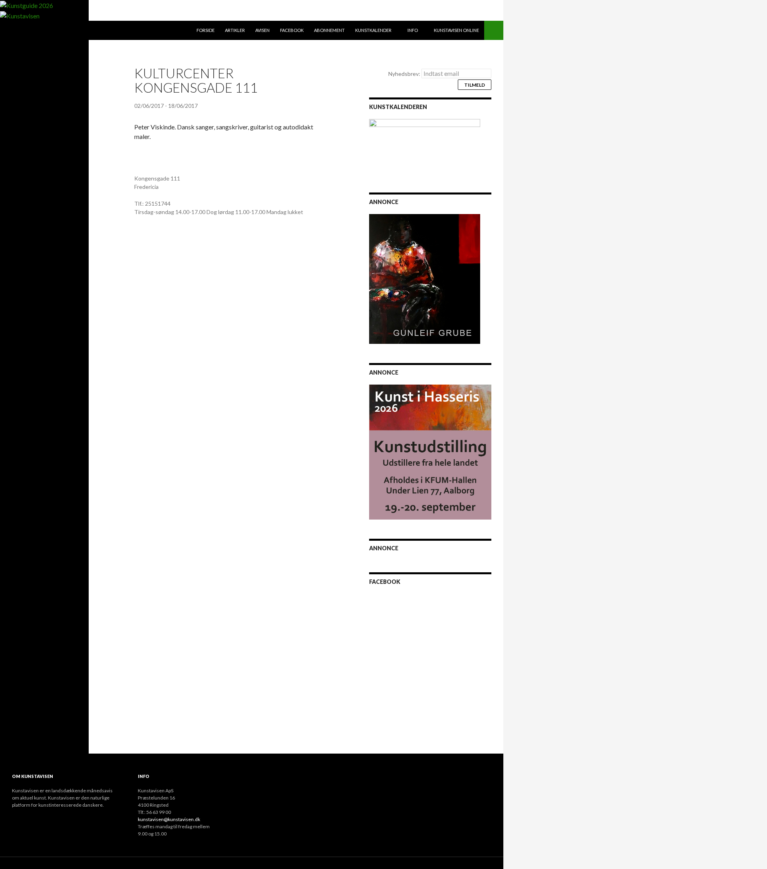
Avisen (262, 30)
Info (412, 30)
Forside (206, 30)
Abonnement (329, 30)
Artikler (235, 30)
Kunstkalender (373, 30)
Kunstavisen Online (456, 30)
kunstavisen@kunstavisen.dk (169, 819)
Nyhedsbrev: (404, 73)
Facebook (292, 30)
